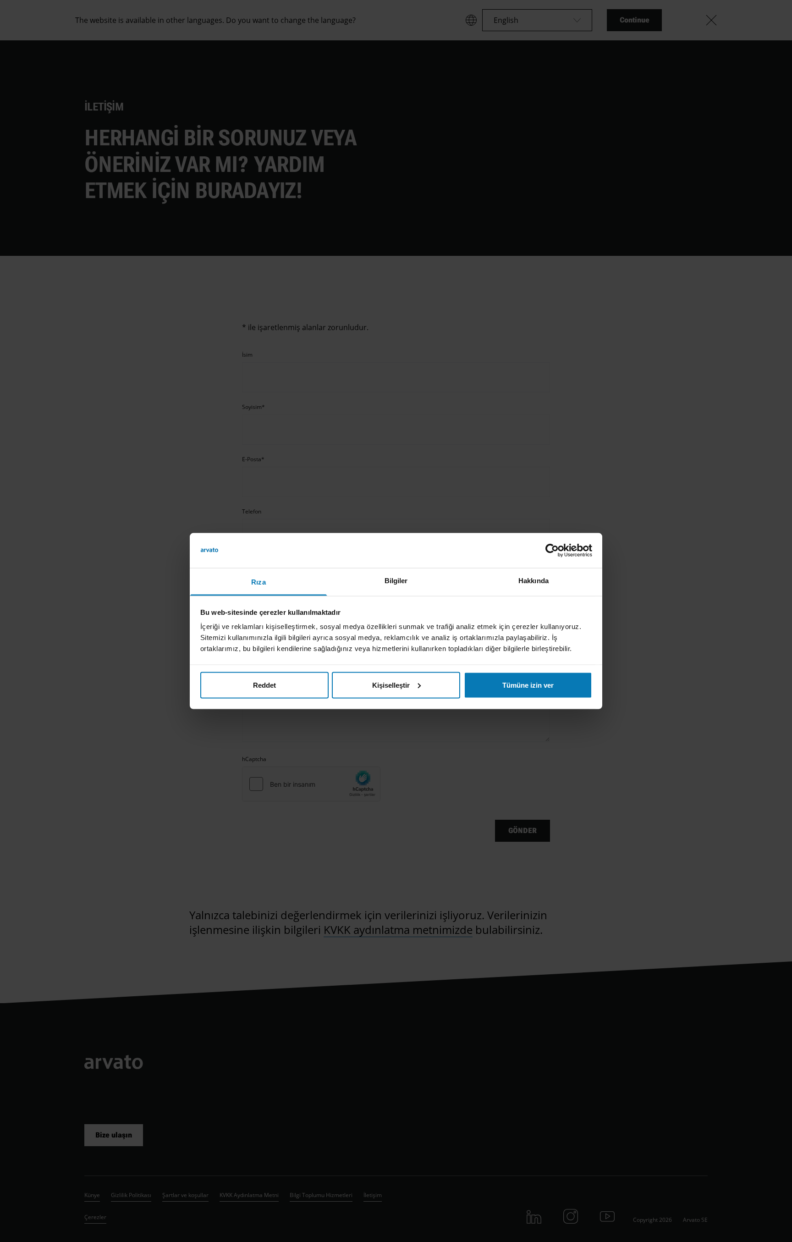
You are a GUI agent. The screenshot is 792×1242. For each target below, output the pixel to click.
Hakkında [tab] (533, 581)
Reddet (264, 685)
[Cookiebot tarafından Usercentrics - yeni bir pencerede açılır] (552, 550)
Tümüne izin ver (528, 685)
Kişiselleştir (391, 685)
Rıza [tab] (258, 582)
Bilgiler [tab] (396, 581)
